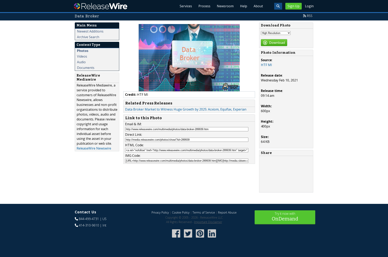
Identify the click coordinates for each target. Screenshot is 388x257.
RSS (309, 16)
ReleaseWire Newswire (94, 148)
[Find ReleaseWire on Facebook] (176, 238)
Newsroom (225, 6)
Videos (82, 56)
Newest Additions (90, 31)
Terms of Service (204, 212)
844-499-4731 (89, 219)
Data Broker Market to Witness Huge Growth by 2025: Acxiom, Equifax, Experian (185, 109)
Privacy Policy (160, 212)
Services (186, 6)
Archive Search (88, 37)
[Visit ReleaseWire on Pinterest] (200, 238)
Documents (85, 67)
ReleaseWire (100, 6)
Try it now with (285, 216)
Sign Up (293, 6)
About (258, 6)
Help (243, 6)
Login (309, 6)
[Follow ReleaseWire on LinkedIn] (211, 238)
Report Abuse (227, 212)
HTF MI (266, 65)
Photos (82, 50)
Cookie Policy (181, 212)
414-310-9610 (89, 225)
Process (204, 6)
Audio (81, 62)
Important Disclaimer (208, 222)
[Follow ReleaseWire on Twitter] (188, 238)
